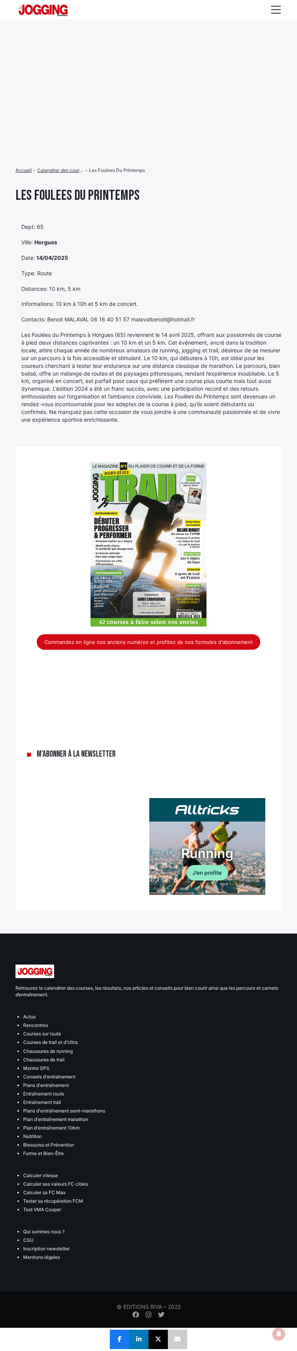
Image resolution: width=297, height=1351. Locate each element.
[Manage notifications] (279, 1334)
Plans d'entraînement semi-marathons (64, 1111)
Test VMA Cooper (42, 1209)
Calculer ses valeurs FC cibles (55, 1184)
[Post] (158, 1339)
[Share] (119, 1339)
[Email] (177, 1339)
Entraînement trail (42, 1102)
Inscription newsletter (46, 1248)
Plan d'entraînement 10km (51, 1128)
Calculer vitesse (40, 1175)
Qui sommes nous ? (44, 1231)
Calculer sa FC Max (44, 1192)
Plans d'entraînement (46, 1085)
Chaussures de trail (44, 1060)
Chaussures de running (48, 1051)
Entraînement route (43, 1094)
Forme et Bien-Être (43, 1153)
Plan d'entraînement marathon (55, 1119)
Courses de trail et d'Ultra (50, 1042)
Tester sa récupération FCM (53, 1201)
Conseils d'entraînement (49, 1077)
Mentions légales (41, 1257)
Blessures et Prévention (48, 1145)
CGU (28, 1240)
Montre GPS (36, 1068)
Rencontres (35, 1025)
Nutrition (32, 1136)
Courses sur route (42, 1034)
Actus (29, 1017)
